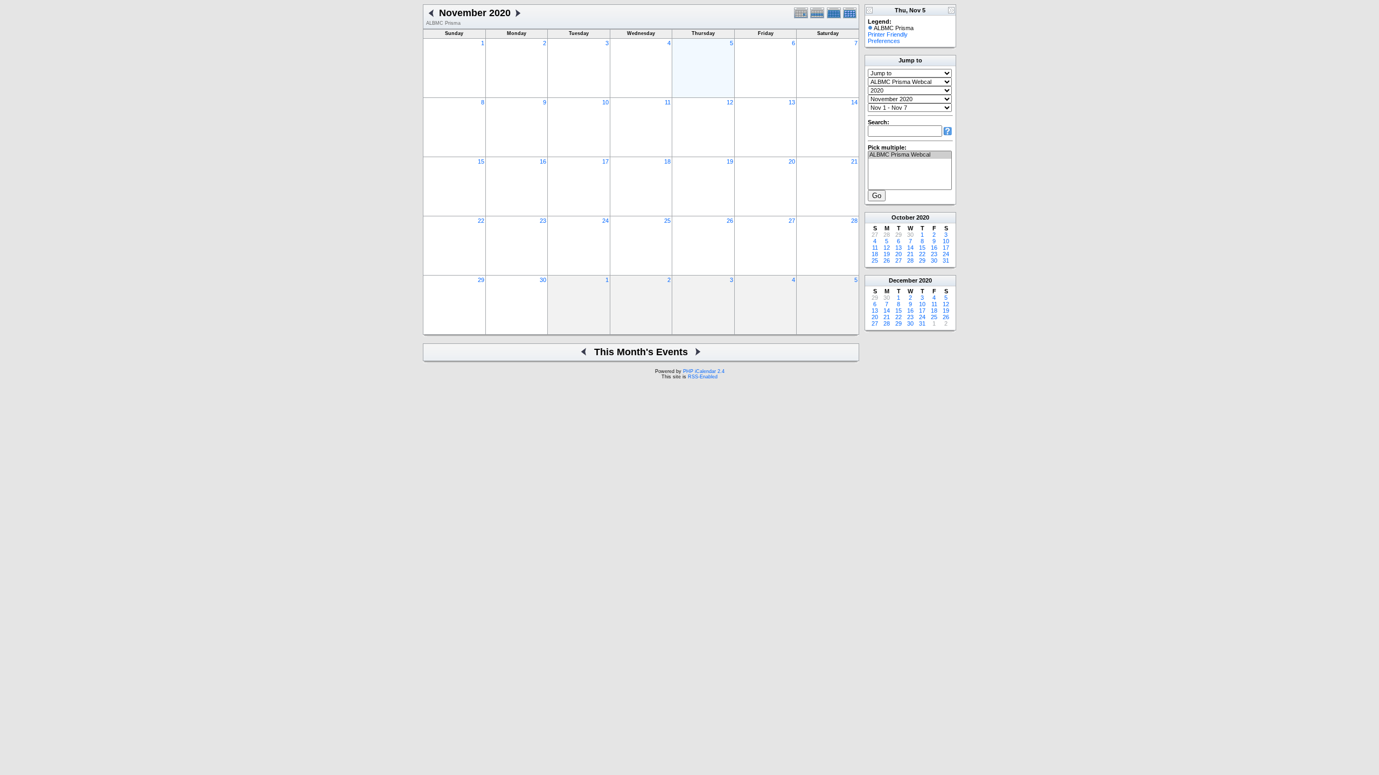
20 (792, 161)
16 (543, 161)
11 (668, 102)
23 (543, 220)
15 (481, 161)
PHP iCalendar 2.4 (704, 371)
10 (605, 102)
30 (543, 280)
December (903, 280)
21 (854, 161)
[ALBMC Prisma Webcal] (909, 155)
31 (946, 260)
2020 (922, 217)
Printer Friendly (888, 34)
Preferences (884, 41)
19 (730, 161)
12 (730, 102)
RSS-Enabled (703, 376)
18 (667, 161)
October (903, 217)
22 (481, 220)
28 (854, 220)
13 (792, 102)
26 (730, 220)
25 (667, 220)
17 (605, 161)
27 (792, 220)
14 (854, 102)
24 (605, 220)
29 (481, 280)
